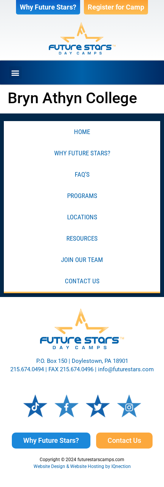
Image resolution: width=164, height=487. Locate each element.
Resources (82, 238)
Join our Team (82, 259)
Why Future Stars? (82, 153)
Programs (82, 196)
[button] (15, 72)
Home (82, 132)
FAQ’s (82, 174)
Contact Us (82, 281)
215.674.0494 (27, 369)
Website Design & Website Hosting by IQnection (82, 466)
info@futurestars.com (126, 369)
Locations (82, 217)
